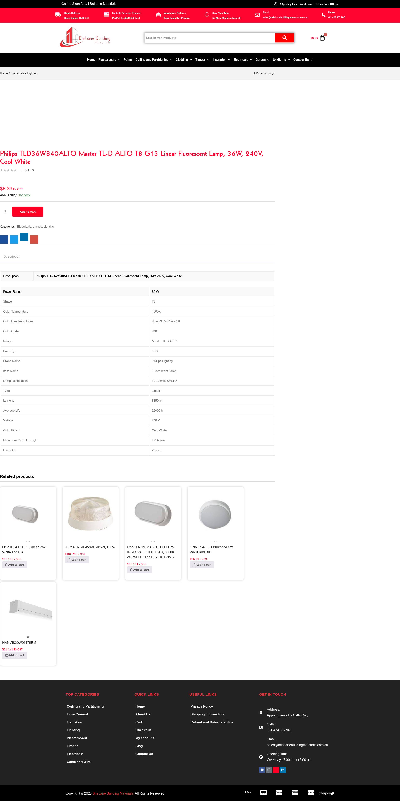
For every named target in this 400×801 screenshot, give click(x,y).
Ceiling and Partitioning (152, 60)
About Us (142, 714)
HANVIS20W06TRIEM (19, 643)
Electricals (241, 60)
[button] (14, 565)
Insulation (219, 60)
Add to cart (28, 211)
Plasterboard (107, 60)
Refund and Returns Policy (211, 722)
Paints (128, 60)
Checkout (143, 730)
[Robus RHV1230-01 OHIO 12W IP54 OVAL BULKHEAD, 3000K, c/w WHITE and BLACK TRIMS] (153, 514)
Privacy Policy (201, 706)
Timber (200, 60)
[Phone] (324, 15)
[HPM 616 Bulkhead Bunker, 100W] (90, 514)
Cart (138, 722)
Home (91, 60)
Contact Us (301, 60)
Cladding (182, 60)
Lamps (37, 226)
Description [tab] (11, 256)
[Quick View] (28, 542)
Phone (331, 12)
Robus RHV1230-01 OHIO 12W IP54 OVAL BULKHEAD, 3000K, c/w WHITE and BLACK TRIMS (151, 552)
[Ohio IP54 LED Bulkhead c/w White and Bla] (28, 514)
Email (266, 12)
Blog (139, 746)
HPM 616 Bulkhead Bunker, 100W (90, 547)
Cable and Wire (79, 762)
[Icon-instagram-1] (276, 770)
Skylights (279, 60)
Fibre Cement (77, 714)
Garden (261, 60)
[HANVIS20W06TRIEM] (28, 609)
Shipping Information (207, 714)
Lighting (32, 73)
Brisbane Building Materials (112, 793)
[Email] (257, 14)
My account (144, 738)
